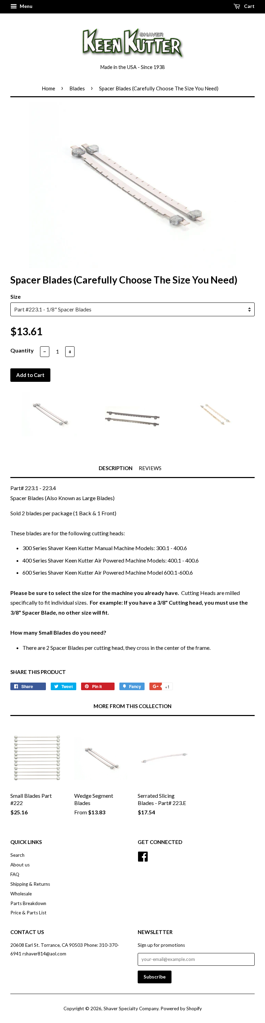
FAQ (14, 874)
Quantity (22, 350)
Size (15, 296)
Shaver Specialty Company (131, 1008)
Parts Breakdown (28, 903)
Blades (77, 88)
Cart (249, 6)
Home (48, 88)
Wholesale (21, 893)
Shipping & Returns (30, 884)
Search (17, 855)
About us (20, 864)
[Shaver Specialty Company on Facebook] (143, 855)
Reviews (150, 468)
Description (115, 468)
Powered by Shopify (181, 1008)
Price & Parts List (28, 912)
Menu (25, 6)
